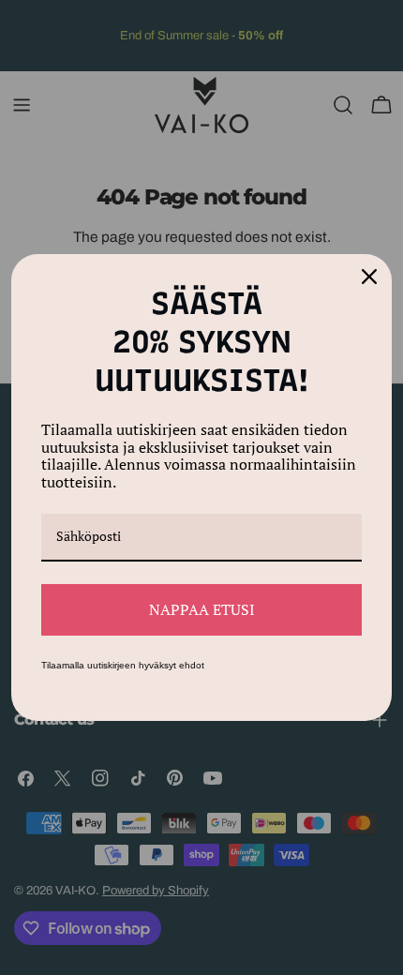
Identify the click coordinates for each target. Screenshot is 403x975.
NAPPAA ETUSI (202, 609)
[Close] (369, 276)
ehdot (191, 665)
